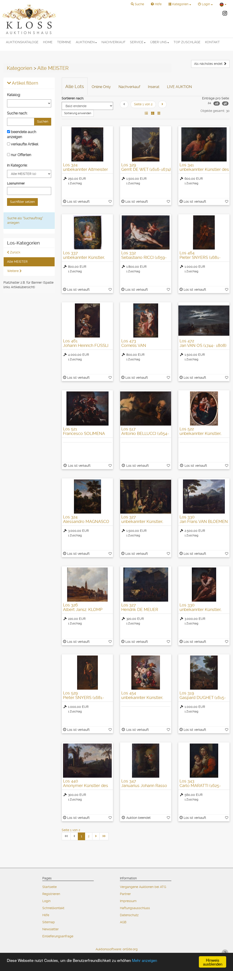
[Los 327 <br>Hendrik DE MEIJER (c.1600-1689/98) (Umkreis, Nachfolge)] (145, 584)
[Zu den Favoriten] (110, 201)
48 (216, 103)
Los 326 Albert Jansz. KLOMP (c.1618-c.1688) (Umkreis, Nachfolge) (86, 612)
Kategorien (19, 68)
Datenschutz (129, 915)
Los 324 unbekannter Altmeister (85, 167)
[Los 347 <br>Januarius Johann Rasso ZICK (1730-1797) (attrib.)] (145, 761)
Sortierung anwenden (77, 113)
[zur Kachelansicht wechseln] (152, 113)
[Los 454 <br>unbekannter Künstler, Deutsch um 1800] (145, 673)
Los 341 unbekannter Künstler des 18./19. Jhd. (204, 169)
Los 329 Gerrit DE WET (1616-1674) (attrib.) (146, 169)
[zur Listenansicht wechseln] (146, 113)
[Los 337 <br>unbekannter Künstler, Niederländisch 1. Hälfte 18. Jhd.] (87, 232)
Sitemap (48, 922)
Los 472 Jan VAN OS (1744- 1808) (203, 343)
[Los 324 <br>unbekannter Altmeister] (87, 144)
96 (225, 103)
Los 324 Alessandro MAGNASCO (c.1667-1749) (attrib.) (86, 521)
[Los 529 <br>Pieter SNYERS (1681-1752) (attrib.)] (87, 673)
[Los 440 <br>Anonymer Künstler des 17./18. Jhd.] (87, 761)
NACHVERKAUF (113, 42)
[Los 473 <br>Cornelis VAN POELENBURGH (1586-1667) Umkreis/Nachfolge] (145, 320)
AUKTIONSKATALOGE (22, 42)
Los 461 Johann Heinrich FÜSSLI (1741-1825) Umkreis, (85, 345)
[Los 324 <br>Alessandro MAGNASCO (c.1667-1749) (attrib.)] (87, 496)
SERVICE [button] (136, 42)
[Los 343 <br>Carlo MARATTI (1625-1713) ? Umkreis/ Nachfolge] (203, 761)
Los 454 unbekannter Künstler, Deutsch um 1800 (142, 697)
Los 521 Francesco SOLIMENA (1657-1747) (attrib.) (84, 433)
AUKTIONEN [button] (85, 42)
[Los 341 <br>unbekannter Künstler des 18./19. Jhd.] (203, 144)
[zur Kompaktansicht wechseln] (158, 113)
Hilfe (45, 915)
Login (46, 901)
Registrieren (51, 894)
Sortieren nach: (73, 98)
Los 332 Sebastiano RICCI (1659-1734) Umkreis (144, 257)
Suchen (42, 121)
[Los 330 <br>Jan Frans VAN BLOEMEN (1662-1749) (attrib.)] (203, 496)
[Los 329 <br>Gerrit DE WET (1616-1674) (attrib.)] (145, 144)
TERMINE (64, 42)
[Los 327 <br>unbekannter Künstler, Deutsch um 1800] (145, 496)
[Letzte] (104, 836)
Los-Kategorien (23, 243)
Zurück (14, 252)
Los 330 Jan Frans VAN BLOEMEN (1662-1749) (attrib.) (204, 521)
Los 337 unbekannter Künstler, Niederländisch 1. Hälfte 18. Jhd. (85, 259)
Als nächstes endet (208, 64)
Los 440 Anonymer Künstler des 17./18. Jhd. (85, 785)
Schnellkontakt (53, 908)
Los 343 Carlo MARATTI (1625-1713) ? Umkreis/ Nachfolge (200, 788)
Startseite (49, 887)
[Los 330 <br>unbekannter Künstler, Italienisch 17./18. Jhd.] (203, 584)
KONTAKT (212, 42)
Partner (125, 894)
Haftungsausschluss (135, 908)
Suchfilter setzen (22, 202)
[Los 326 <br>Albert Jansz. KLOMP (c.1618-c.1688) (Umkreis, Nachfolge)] (87, 584)
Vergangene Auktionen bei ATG (143, 887)
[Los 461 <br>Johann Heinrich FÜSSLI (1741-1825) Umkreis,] (87, 320)
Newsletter (50, 929)
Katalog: (14, 95)
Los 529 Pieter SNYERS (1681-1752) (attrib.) (83, 697)
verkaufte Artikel (24, 144)
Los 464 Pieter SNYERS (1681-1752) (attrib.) (200, 257)
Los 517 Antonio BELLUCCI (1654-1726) (145, 433)
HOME (48, 42)
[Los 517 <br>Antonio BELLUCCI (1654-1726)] (145, 408)
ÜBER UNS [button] (158, 42)
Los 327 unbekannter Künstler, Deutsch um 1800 (142, 521)
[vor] (162, 104)
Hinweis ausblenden (212, 962)
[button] (137, 4)
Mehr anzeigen (144, 960)
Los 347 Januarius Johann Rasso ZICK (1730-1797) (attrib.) (144, 785)
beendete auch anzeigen (21, 134)
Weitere (13, 271)
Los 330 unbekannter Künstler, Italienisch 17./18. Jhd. (200, 609)
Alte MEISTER (52, 68)
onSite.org (130, 949)
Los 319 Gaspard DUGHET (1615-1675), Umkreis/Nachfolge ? (203, 700)
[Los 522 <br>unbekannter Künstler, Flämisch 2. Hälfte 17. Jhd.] (203, 408)
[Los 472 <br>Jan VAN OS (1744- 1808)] (203, 320)
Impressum (128, 901)
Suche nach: (17, 113)
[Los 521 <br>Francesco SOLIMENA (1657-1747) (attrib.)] (87, 408)
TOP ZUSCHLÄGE (187, 42)
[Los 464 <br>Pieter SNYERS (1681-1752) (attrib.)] (203, 232)
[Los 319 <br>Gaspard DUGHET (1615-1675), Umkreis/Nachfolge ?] (203, 673)
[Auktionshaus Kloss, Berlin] (29, 19)
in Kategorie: (17, 165)
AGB (123, 922)
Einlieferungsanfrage (57, 936)
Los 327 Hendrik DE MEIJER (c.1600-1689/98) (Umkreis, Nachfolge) (141, 612)
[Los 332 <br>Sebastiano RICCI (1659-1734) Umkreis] (145, 232)
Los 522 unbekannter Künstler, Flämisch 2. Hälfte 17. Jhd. (204, 433)
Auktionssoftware (108, 949)
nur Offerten (20, 155)
